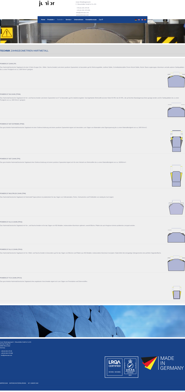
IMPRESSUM (4, 383)
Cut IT (101, 19)
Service (68, 19)
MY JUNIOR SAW (33, 383)
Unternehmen (78, 19)
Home (43, 19)
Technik (59, 19)
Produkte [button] (50, 19)
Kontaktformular (91, 19)
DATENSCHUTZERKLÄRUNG (17, 383)
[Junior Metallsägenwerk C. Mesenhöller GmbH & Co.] (46, 4)
